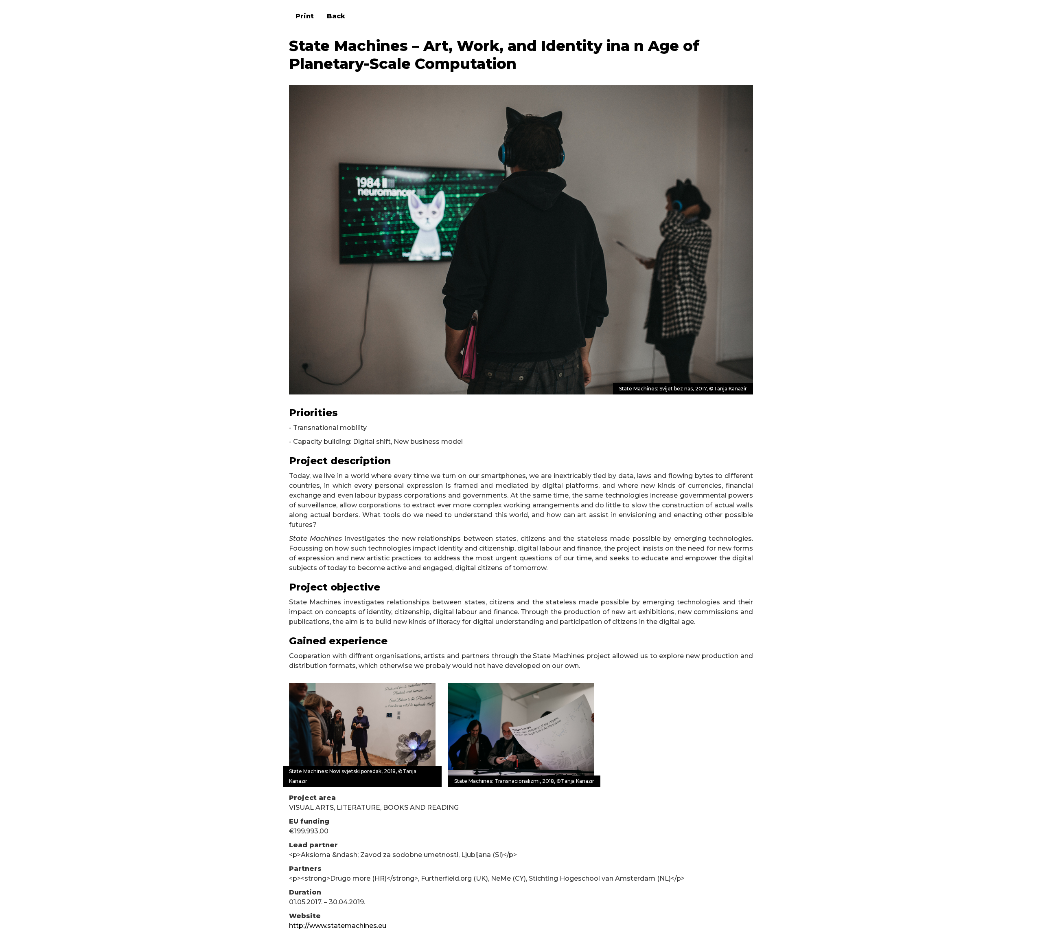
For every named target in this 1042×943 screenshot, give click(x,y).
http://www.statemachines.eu (337, 926)
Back (336, 16)
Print (305, 16)
